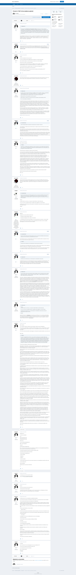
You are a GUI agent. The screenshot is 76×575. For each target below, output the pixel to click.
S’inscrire (62, 1)
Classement (21, 4)
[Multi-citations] (20, 41)
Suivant (27, 20)
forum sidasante (15, 1)
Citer (22, 85)
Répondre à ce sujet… (20, 564)
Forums (13, 6)
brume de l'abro (62, 16)
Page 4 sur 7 (32, 20)
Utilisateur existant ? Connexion (54, 1)
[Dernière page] (29, 20)
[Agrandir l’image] (31, 317)
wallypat (55, 16)
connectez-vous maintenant (38, 560)
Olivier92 (55, 19)
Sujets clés (23, 14)
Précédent (15, 20)
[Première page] (13, 20)
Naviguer (14, 4)
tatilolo (61, 19)
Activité (17, 4)
